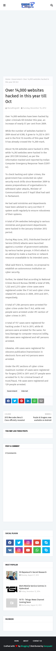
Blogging (25, 646)
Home (7, 79)
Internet (24, 391)
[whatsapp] (37, 550)
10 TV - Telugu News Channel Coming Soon (31, 600)
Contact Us (37, 641)
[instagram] (28, 543)
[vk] (10, 550)
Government (17, 79)
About (25, 641)
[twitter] (19, 543)
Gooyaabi (48, 646)
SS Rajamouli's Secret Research (33, 572)
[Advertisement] (28, 43)
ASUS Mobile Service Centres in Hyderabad (32, 587)
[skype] (46, 543)
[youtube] (37, 543)
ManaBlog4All (13, 108)
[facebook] (10, 543)
